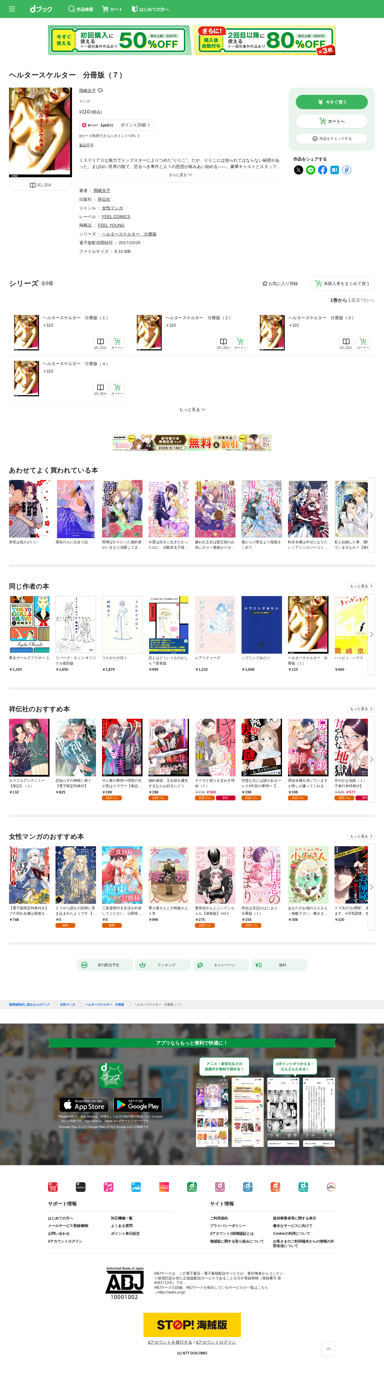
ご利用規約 (219, 1218)
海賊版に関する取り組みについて (237, 1241)
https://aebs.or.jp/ (171, 1292)
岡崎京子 (87, 90)
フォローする (100, 91)
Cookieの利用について (291, 1233)
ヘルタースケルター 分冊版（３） (322, 317)
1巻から (338, 300)
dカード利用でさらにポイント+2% (107, 136)
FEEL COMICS (116, 216)
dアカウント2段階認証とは (232, 1233)
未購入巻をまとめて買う (347, 283)
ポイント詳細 (133, 124)
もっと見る (359, 586)
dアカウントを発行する (170, 1342)
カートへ (336, 121)
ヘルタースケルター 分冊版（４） (76, 363)
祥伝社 (104, 199)
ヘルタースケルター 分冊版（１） (76, 317)
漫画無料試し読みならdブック (29, 1004)
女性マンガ (112, 207)
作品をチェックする (336, 138)
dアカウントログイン (65, 1241)
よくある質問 (122, 1226)
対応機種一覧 (122, 1218)
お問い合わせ (59, 1233)
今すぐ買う (336, 102)
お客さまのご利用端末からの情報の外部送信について (303, 1243)
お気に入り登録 (283, 283)
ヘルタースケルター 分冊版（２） (199, 317)
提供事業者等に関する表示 (294, 1218)
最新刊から (363, 300)
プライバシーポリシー (228, 1226)
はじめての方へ (60, 1218)
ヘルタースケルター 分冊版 (129, 234)
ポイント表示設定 (125, 1233)
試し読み (44, 185)
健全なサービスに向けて (293, 1226)
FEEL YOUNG (111, 225)
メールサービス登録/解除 (68, 1226)
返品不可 (86, 145)
